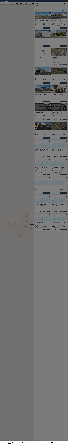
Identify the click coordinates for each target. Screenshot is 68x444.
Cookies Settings (52, 442)
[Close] (67, 442)
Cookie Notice (9, 443)
